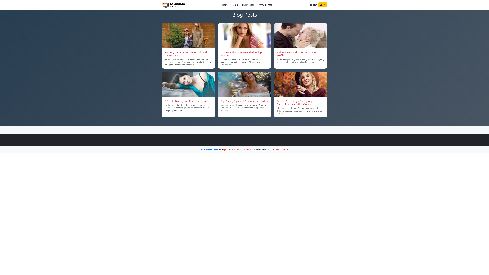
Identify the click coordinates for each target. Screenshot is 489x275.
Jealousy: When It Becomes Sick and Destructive (186, 54)
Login (322, 4)
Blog (235, 4)
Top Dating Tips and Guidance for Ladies (244, 101)
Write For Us (265, 4)
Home (225, 4)
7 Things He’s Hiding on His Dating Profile (297, 54)
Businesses (248, 4)
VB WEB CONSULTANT (277, 149)
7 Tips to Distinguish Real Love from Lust (188, 101)
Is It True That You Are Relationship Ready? (241, 54)
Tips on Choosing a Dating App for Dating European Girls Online (297, 102)
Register (313, 4)
